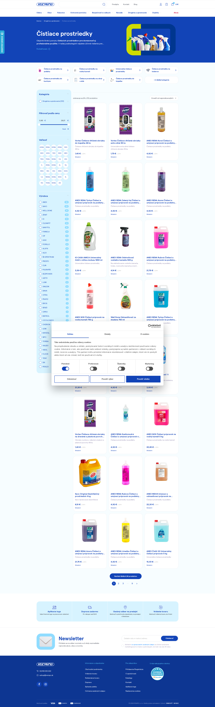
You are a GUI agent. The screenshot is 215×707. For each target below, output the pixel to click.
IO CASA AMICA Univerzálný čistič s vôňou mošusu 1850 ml (88, 258)
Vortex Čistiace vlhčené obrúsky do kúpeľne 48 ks (90, 142)
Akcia (176, 13)
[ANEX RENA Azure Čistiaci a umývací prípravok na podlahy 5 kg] (90, 530)
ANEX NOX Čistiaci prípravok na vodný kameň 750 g (89, 318)
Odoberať (169, 638)
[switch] (93, 369)
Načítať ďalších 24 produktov (125, 576)
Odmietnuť (72, 379)
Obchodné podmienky (93, 669)
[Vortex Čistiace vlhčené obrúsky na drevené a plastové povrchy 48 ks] (90, 413)
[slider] (39, 124)
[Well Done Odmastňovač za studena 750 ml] (126, 296)
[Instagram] (45, 684)
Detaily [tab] (108, 334)
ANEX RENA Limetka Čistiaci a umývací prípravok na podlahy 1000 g (125, 552)
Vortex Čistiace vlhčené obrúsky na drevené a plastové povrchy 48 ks (90, 435)
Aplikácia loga (131, 687)
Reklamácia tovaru (92, 678)
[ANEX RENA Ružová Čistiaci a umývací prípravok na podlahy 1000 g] (126, 473)
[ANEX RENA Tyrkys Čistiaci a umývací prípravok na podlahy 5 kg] (161, 296)
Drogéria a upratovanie (51, 21)
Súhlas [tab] (70, 334)
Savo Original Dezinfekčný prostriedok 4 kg (87, 495)
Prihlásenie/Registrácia (134, 669)
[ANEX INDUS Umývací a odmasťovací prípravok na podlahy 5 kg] (161, 473)
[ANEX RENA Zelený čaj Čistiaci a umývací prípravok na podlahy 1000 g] (126, 179)
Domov (39, 21)
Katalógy (129, 678)
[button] (54, 113)
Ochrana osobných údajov (95, 691)
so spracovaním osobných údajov (143, 644)
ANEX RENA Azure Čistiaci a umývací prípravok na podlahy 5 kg (90, 552)
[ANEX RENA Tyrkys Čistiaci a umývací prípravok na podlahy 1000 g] (90, 179)
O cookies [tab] (144, 334)
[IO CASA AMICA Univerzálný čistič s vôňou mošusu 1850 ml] (90, 237)
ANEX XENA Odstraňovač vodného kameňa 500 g (122, 258)
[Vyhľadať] (104, 4)
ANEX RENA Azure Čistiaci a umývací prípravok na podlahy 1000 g (161, 201)
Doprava (88, 682)
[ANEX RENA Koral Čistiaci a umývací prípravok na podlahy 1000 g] (161, 120)
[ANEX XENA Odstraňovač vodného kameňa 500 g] (126, 237)
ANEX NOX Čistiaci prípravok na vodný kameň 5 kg (161, 435)
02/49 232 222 (45, 671)
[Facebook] (39, 684)
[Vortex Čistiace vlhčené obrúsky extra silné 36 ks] (126, 120)
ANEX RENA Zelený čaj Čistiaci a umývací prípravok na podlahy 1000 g (125, 201)
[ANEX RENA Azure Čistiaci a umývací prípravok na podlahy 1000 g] (161, 179)
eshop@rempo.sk (46, 675)
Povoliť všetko (143, 379)
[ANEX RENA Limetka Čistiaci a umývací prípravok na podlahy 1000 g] (126, 530)
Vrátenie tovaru (91, 674)
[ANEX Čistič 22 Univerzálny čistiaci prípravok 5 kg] (161, 530)
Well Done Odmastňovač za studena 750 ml (123, 318)
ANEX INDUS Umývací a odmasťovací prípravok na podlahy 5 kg (159, 495)
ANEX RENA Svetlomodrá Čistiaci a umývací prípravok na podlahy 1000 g (125, 435)
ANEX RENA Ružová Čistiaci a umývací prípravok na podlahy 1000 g (125, 495)
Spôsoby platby (91, 687)
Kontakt (126, 4)
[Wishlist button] (103, 106)
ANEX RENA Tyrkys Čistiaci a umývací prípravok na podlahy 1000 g (89, 201)
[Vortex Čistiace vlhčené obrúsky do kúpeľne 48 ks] (90, 120)
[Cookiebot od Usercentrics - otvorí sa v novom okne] (150, 326)
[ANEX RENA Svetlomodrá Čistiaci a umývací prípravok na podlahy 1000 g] (126, 413)
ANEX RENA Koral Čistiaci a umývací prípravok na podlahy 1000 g (161, 142)
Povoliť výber (107, 379)
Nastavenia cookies (133, 691)
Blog (135, 4)
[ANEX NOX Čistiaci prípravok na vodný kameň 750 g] (90, 296)
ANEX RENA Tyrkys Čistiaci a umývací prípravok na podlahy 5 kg (161, 318)
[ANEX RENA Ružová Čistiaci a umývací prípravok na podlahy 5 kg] (161, 237)
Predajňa (115, 4)
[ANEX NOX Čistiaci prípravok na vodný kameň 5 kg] (161, 413)
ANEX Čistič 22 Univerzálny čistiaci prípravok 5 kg (159, 552)
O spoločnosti (131, 674)
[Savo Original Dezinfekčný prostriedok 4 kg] (90, 473)
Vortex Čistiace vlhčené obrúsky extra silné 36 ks (125, 142)
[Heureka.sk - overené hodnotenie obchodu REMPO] (157, 674)
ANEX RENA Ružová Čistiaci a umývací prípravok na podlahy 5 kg (161, 258)
